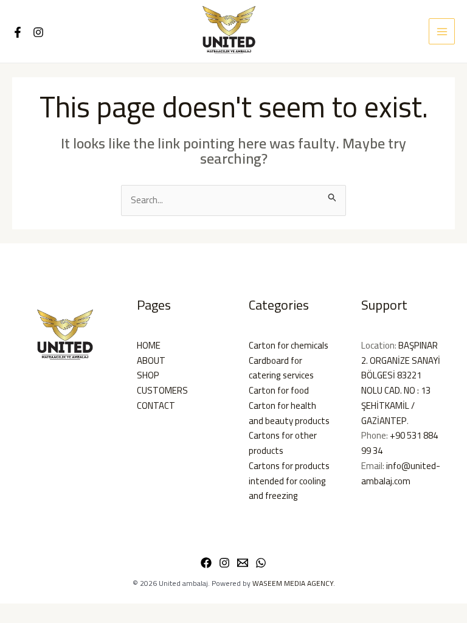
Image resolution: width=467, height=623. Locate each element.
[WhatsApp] (260, 562)
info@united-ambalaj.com (400, 473)
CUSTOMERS (162, 390)
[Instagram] (38, 32)
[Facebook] (17, 32)
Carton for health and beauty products (289, 413)
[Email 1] (242, 562)
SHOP (148, 375)
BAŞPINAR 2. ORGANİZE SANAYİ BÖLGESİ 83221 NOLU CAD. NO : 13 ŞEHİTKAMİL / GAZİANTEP (400, 383)
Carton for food (279, 390)
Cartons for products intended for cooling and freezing (289, 481)
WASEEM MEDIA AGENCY (292, 583)
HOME (149, 345)
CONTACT (156, 405)
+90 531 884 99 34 (399, 442)
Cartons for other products (283, 442)
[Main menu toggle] (442, 31)
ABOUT (151, 360)
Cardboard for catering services (281, 368)
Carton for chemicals (288, 345)
